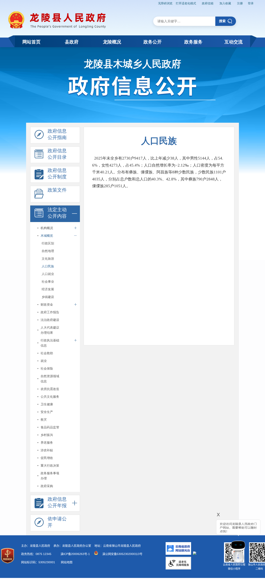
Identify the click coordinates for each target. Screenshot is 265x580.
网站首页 (31, 41)
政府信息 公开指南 (57, 134)
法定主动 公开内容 (57, 213)
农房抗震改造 (50, 389)
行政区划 (48, 243)
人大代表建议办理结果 (50, 330)
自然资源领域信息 (50, 378)
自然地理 (48, 251)
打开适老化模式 (186, 3)
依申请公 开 (57, 522)
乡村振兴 (47, 435)
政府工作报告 (50, 312)
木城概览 (47, 235)
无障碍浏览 (165, 3)
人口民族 (48, 266)
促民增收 (47, 458)
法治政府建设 (50, 320)
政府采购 (47, 486)
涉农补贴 (47, 450)
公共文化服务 (50, 396)
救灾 (44, 419)
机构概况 (47, 228)
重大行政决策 (50, 465)
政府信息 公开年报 (57, 502)
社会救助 (47, 353)
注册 (240, 3)
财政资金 (47, 304)
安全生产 (47, 412)
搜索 (222, 21)
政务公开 (152, 41)
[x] (207, 539)
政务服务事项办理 (50, 475)
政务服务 (193, 41)
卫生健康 (47, 404)
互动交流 (233, 41)
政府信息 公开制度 (57, 173)
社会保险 (47, 368)
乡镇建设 (48, 297)
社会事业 (48, 281)
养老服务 (47, 442)
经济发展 (48, 289)
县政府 (71, 41)
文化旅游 (48, 258)
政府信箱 (207, 3)
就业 (44, 361)
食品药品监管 (50, 427)
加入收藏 (225, 3)
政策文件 (57, 190)
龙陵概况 (112, 41)
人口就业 (48, 274)
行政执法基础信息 (50, 343)
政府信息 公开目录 (57, 154)
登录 (251, 3)
